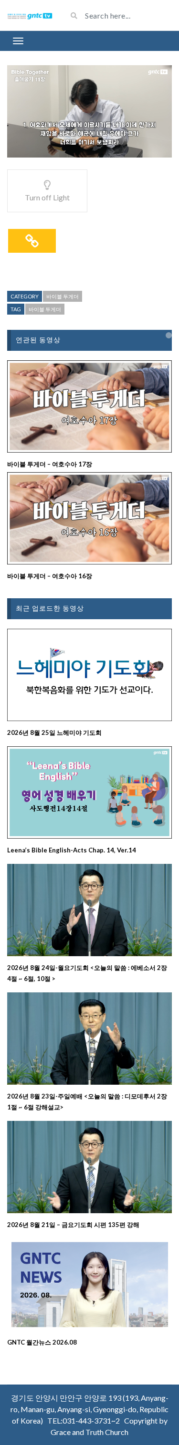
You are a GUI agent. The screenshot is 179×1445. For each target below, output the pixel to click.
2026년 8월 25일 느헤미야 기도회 (54, 732)
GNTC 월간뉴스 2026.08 (42, 1342)
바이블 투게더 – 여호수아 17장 (49, 464)
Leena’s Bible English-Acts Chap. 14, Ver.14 (71, 850)
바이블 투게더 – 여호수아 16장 (49, 576)
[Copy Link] (32, 241)
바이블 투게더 (62, 296)
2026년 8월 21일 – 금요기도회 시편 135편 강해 (73, 1224)
